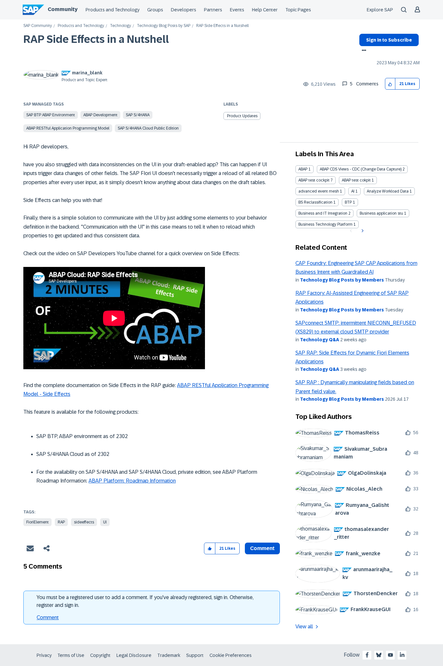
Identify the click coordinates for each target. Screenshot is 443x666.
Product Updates (242, 116)
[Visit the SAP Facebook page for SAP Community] (367, 655)
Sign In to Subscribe (389, 40)
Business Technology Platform (325, 224)
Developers (183, 9)
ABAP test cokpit (356, 180)
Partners (213, 9)
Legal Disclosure (133, 655)
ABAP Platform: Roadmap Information (132, 481)
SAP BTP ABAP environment (50, 115)
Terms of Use (70, 655)
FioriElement (37, 522)
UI (105, 522)
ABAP (302, 169)
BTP (348, 202)
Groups (155, 9)
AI (352, 191)
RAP (61, 522)
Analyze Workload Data (388, 191)
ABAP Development (100, 115)
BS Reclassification (315, 202)
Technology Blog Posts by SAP (163, 26)
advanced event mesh (318, 191)
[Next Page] (361, 230)
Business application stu (381, 213)
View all (304, 626)
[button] (390, 84)
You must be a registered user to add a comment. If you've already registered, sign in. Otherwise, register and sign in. (145, 601)
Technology (120, 26)
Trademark (168, 655)
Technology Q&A (319, 339)
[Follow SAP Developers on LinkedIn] (402, 655)
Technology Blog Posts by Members (342, 280)
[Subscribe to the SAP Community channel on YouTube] (390, 655)
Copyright (100, 655)
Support (195, 655)
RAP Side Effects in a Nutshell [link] (222, 26)
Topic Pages (298, 9)
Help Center (265, 9)
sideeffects (84, 522)
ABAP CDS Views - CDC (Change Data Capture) (360, 169)
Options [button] (362, 51)
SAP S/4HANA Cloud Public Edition (148, 128)
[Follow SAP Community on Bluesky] (378, 655)
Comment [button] (262, 548)
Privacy (44, 655)
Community (63, 9)
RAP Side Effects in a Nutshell (96, 39)
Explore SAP (380, 9)
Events (237, 9)
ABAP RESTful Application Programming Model (67, 128)
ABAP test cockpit (313, 180)
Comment (48, 617)
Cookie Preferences (231, 655)
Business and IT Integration (322, 213)
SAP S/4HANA (138, 115)
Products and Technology (112, 9)
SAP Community (37, 26)
